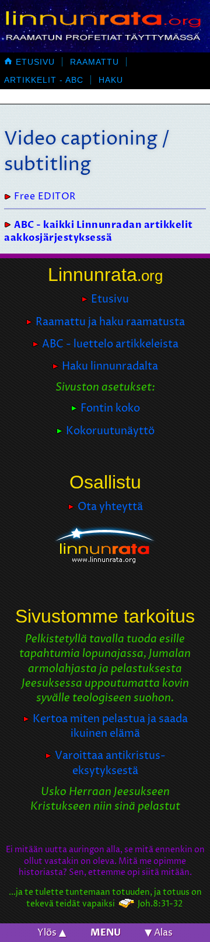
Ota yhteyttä (110, 507)
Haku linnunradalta (110, 366)
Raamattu (94, 61)
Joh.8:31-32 (160, 903)
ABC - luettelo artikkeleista (110, 344)
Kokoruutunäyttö (110, 431)
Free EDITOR (45, 196)
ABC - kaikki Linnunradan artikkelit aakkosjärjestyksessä (98, 231)
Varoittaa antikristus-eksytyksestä (110, 763)
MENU (105, 932)
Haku (111, 80)
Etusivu (29, 61)
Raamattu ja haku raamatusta (110, 322)
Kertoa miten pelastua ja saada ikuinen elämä (110, 726)
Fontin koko (110, 408)
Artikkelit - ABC (43, 80)
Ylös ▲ (51, 932)
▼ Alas (159, 932)
